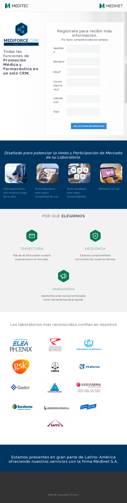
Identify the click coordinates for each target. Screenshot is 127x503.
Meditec (74, 494)
